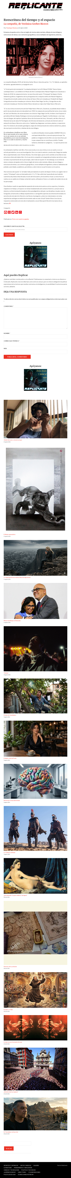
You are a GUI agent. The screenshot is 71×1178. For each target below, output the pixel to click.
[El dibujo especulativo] (35, 489)
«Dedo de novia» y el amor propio (13, 440)
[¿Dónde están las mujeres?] (35, 1069)
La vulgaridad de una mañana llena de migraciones (17, 577)
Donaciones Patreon (25, 1174)
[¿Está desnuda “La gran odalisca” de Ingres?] (35, 876)
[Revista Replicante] (35, 7)
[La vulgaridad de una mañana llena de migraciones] (35, 558)
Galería (36, 1165)
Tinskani (6, 673)
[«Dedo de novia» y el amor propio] (35, 419)
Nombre (7, 333)
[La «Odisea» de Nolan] (35, 828)
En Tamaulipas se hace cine (11, 1132)
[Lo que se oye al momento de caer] (35, 1028)
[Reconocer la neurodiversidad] (35, 781)
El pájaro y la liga (8, 1009)
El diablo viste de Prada (10, 758)
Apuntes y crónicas (11, 1165)
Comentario (8, 306)
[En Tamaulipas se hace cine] (35, 1114)
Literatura (8, 1167)
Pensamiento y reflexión (23, 1167)
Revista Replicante (62, 1165)
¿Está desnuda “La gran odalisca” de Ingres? (15, 895)
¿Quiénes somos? (10, 1172)
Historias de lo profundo (10, 966)
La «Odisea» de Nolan (9, 852)
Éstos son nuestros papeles (20, 219)
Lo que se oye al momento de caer (13, 1042)
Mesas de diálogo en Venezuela (12, 620)
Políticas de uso (10, 1174)
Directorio (22, 1172)
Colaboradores (34, 1172)
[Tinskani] (35, 649)
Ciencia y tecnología (11, 1170)
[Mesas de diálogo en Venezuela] (35, 601)
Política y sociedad (28, 1170)
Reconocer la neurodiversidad (12, 800)
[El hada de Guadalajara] (35, 696)
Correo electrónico (12, 341)
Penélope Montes (11, 28)
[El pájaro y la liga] (35, 990)
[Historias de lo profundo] (35, 933)
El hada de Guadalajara (10, 715)
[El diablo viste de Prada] (35, 739)
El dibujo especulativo (9, 534)
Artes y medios (25, 1165)
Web (5, 348)
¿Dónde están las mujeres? (11, 1092)
